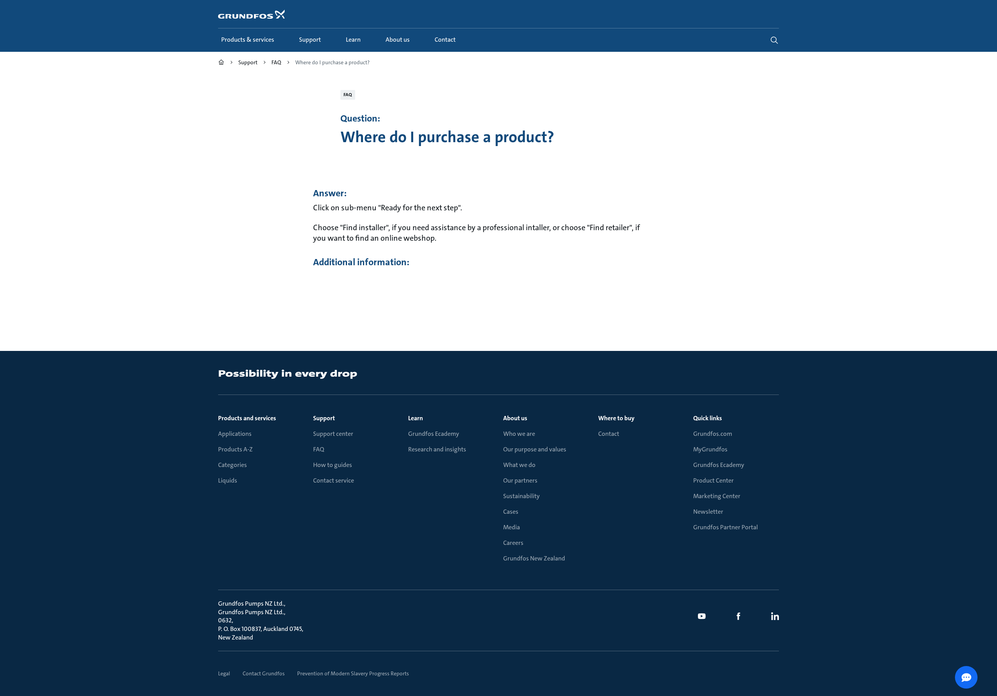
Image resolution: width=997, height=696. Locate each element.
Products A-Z (235, 449)
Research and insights (437, 449)
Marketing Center (716, 496)
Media (511, 527)
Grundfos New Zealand (534, 558)
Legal (224, 673)
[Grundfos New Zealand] (221, 63)
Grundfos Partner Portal (725, 527)
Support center (333, 434)
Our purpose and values (534, 449)
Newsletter (708, 511)
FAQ (318, 449)
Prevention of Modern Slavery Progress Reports (353, 673)
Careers (513, 543)
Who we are (519, 434)
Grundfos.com (712, 434)
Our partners (520, 480)
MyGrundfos (710, 449)
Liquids (227, 480)
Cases (510, 511)
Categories (232, 465)
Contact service (333, 480)
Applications (235, 434)
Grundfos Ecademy (433, 434)
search (774, 40)
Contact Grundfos (264, 673)
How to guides (332, 465)
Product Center (713, 480)
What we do (519, 465)
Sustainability (521, 496)
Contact (608, 434)
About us (515, 418)
